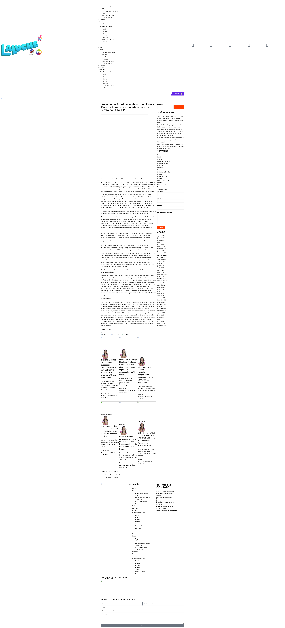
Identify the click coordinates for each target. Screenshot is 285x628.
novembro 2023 (162, 306)
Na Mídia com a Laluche (110, 11)
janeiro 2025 (161, 276)
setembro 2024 (162, 285)
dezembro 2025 (162, 253)
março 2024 (161, 298)
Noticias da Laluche (163, 180)
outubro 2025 (161, 257)
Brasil (104, 29)
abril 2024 (160, 296)
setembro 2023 (162, 311)
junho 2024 (160, 291)
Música (104, 33)
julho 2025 (160, 264)
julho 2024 (160, 289)
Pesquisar (160, 104)
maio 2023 (160, 319)
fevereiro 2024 (161, 300)
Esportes (105, 42)
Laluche (101, 4)
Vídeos (104, 9)
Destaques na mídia (163, 161)
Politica (104, 35)
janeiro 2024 (161, 302)
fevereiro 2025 (161, 274)
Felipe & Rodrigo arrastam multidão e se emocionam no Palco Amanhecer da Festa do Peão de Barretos (170, 146)
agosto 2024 (161, 287)
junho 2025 (160, 266)
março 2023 (161, 323)
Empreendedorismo (108, 7)
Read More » (105, 393)
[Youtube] (192, 45)
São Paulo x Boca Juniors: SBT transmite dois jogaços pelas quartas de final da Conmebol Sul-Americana (145, 374)
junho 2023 (160, 317)
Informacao (161, 170)
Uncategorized (162, 189)
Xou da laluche (107, 17)
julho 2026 (160, 238)
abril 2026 (160, 244)
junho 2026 (160, 240)
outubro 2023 (161, 308)
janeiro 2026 (161, 251)
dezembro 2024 (162, 278)
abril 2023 (160, 321)
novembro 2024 (162, 281)
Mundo (104, 31)
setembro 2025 (162, 259)
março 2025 (161, 272)
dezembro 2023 (162, 304)
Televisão (105, 37)
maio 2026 (160, 242)
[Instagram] (211, 45)
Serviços (102, 22)
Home (101, 2)
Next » (115, 471)
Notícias (102, 20)
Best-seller (160, 155)
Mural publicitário (163, 176)
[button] (142, 45)
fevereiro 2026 (161, 249)
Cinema (159, 159)
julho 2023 (160, 315)
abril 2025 (160, 270)
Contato (102, 24)
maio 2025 (160, 268)
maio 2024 (160, 293)
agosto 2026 (161, 236)
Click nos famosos (108, 15)
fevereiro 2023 (161, 326)
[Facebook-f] (230, 45)
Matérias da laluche (105, 26)
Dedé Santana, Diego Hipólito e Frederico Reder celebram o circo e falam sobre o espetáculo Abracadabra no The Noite (128, 367)
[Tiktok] (249, 45)
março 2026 (161, 246)
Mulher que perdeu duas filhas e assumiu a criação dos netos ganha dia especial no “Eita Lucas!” (110, 431)
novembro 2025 (162, 255)
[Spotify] (267, 45)
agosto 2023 (161, 313)
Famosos (160, 168)
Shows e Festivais (108, 40)
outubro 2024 (161, 283)
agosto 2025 (161, 261)
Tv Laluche (105, 13)
